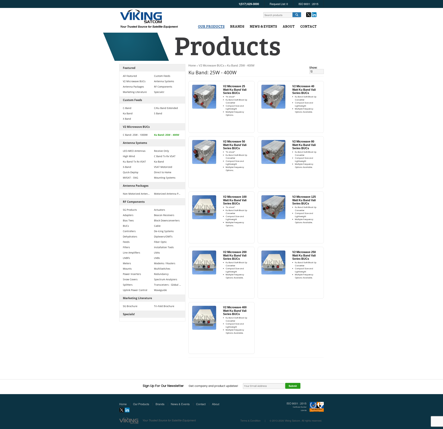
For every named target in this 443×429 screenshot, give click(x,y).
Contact (308, 26)
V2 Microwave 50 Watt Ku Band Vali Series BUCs (234, 145)
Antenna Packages (133, 86)
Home (192, 65)
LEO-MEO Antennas (134, 150)
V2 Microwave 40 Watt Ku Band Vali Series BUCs (304, 89)
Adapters (128, 215)
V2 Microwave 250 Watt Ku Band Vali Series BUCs (304, 255)
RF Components (163, 86)
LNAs (157, 252)
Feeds (126, 242)
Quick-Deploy (130, 172)
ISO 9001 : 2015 (308, 4)
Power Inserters (132, 274)
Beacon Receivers (164, 215)
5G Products (130, 209)
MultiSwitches (162, 268)
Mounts (127, 268)
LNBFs (126, 258)
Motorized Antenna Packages (167, 193)
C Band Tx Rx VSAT (164, 156)
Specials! (159, 92)
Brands (237, 26)
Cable (157, 225)
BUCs (126, 225)
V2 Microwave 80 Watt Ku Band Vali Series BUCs (304, 145)
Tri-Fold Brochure (164, 306)
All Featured (130, 76)
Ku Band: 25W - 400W (166, 134)
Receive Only (161, 150)
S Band (158, 113)
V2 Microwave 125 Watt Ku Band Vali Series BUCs (304, 200)
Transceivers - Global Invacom (167, 284)
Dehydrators (130, 236)
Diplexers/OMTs (163, 236)
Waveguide (160, 290)
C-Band (127, 108)
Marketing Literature (135, 92)
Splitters (128, 284)
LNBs (157, 258)
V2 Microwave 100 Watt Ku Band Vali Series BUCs (235, 200)
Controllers (129, 231)
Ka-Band (159, 161)
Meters (127, 263)
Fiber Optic (160, 242)
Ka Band (128, 113)
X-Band (127, 167)
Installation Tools (164, 247)
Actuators (159, 209)
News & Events (263, 26)
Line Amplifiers (131, 252)
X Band (127, 118)
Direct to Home (162, 172)
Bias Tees (128, 220)
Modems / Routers (164, 263)
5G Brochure (130, 306)
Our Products (211, 26)
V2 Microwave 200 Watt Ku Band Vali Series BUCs (235, 255)
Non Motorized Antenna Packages (136, 193)
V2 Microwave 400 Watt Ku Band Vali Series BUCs (235, 310)
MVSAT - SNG (130, 177)
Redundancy (161, 274)
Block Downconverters (167, 220)
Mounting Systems (164, 177)
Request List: (279, 4)
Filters (126, 247)
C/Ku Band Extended (166, 108)
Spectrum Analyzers (165, 279)
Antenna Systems (164, 81)
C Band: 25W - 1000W (135, 134)
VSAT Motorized (163, 167)
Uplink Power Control (135, 290)
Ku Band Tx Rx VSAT (134, 161)
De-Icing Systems (164, 231)
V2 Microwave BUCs (134, 81)
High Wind (129, 156)
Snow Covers (130, 279)
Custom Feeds (162, 76)
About (289, 26)
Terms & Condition (250, 420)
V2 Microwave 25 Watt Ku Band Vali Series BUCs (234, 89)
